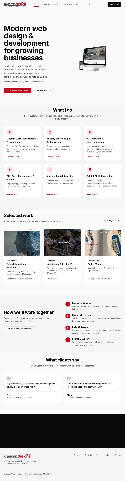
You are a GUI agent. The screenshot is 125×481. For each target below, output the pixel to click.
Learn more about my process (18, 329)
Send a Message (70, 437)
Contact (88, 4)
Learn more (12, 156)
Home (36, 4)
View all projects (108, 220)
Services (46, 4)
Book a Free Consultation (17, 90)
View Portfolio (41, 90)
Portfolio (57, 4)
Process (68, 4)
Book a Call (114, 4)
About (78, 4)
